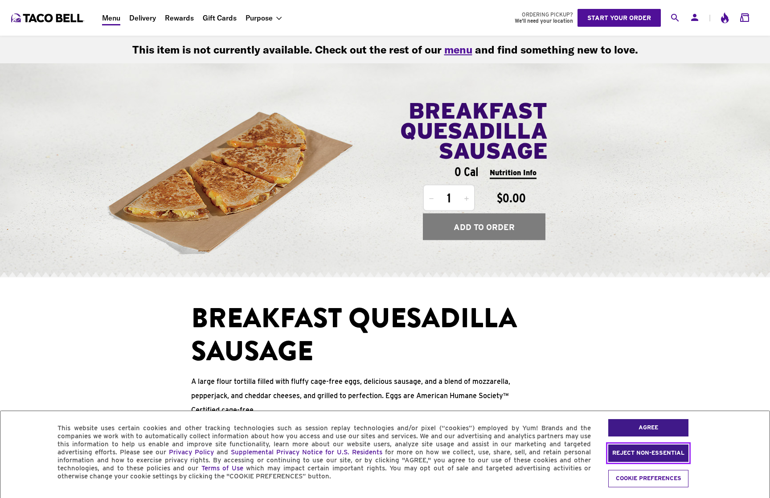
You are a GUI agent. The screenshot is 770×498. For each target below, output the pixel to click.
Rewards (179, 17)
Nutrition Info (513, 172)
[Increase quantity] (466, 198)
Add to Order (484, 226)
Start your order (619, 17)
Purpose (259, 17)
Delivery (142, 17)
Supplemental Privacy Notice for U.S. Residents (306, 452)
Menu (111, 17)
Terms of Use (222, 468)
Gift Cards (220, 17)
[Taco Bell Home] (48, 17)
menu (458, 49)
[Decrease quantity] (431, 198)
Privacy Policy (191, 452)
